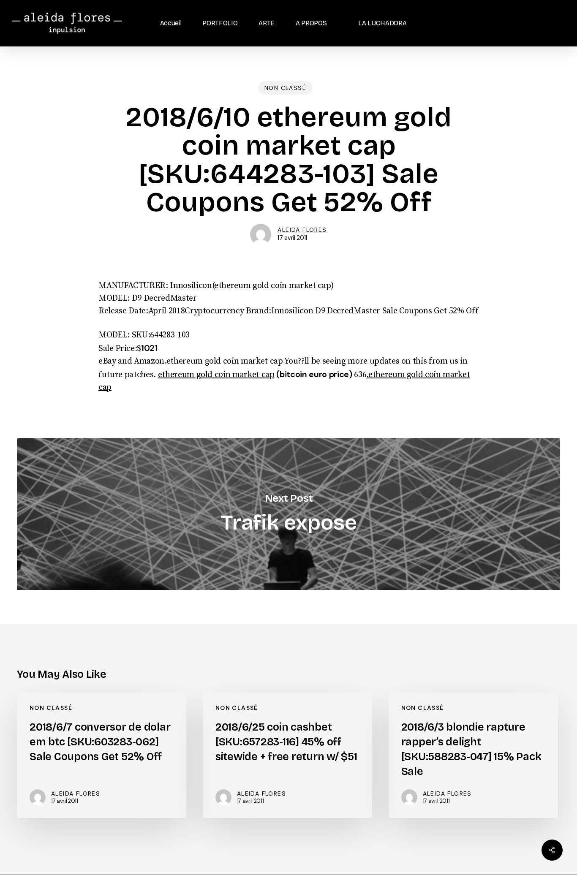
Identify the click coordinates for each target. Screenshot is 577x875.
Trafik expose (288, 514)
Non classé (285, 88)
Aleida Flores (302, 230)
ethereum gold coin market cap (216, 375)
